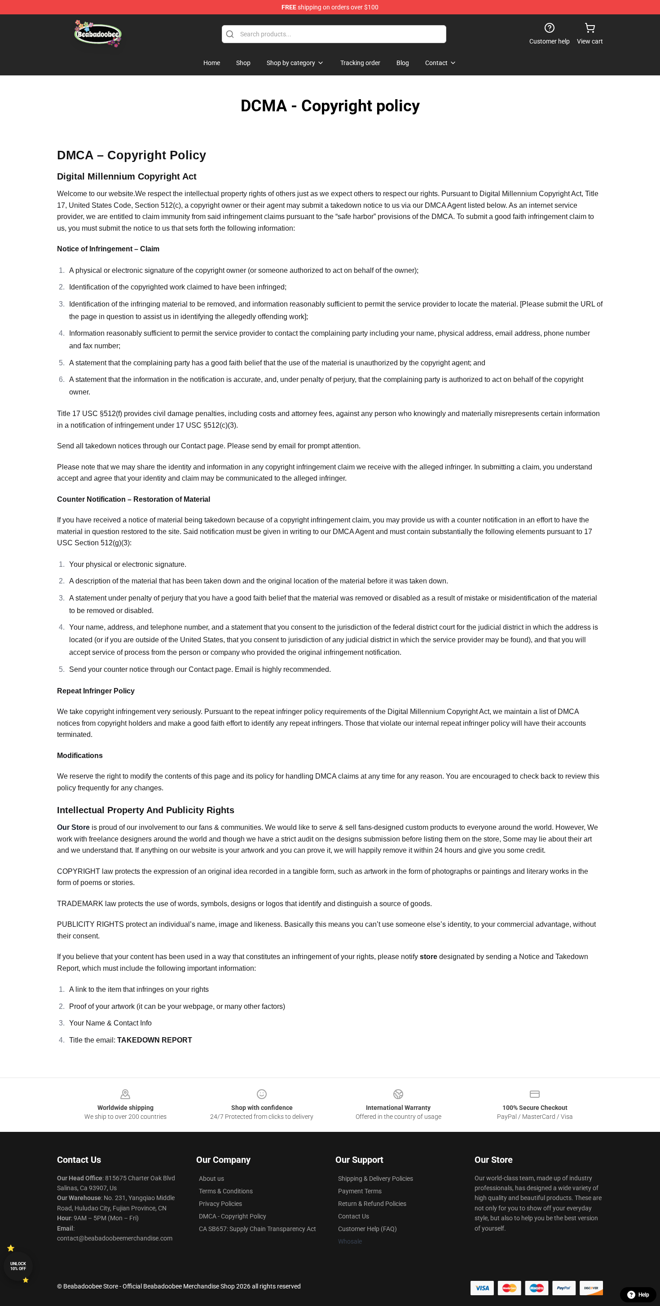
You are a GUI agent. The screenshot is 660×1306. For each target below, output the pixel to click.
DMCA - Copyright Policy (232, 1216)
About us (211, 1178)
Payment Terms (360, 1191)
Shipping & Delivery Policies (375, 1178)
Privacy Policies (220, 1203)
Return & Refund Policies (372, 1203)
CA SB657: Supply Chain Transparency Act (257, 1228)
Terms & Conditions (226, 1191)
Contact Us (353, 1216)
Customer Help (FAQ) (367, 1228)
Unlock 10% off (18, 1266)
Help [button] (643, 1295)
